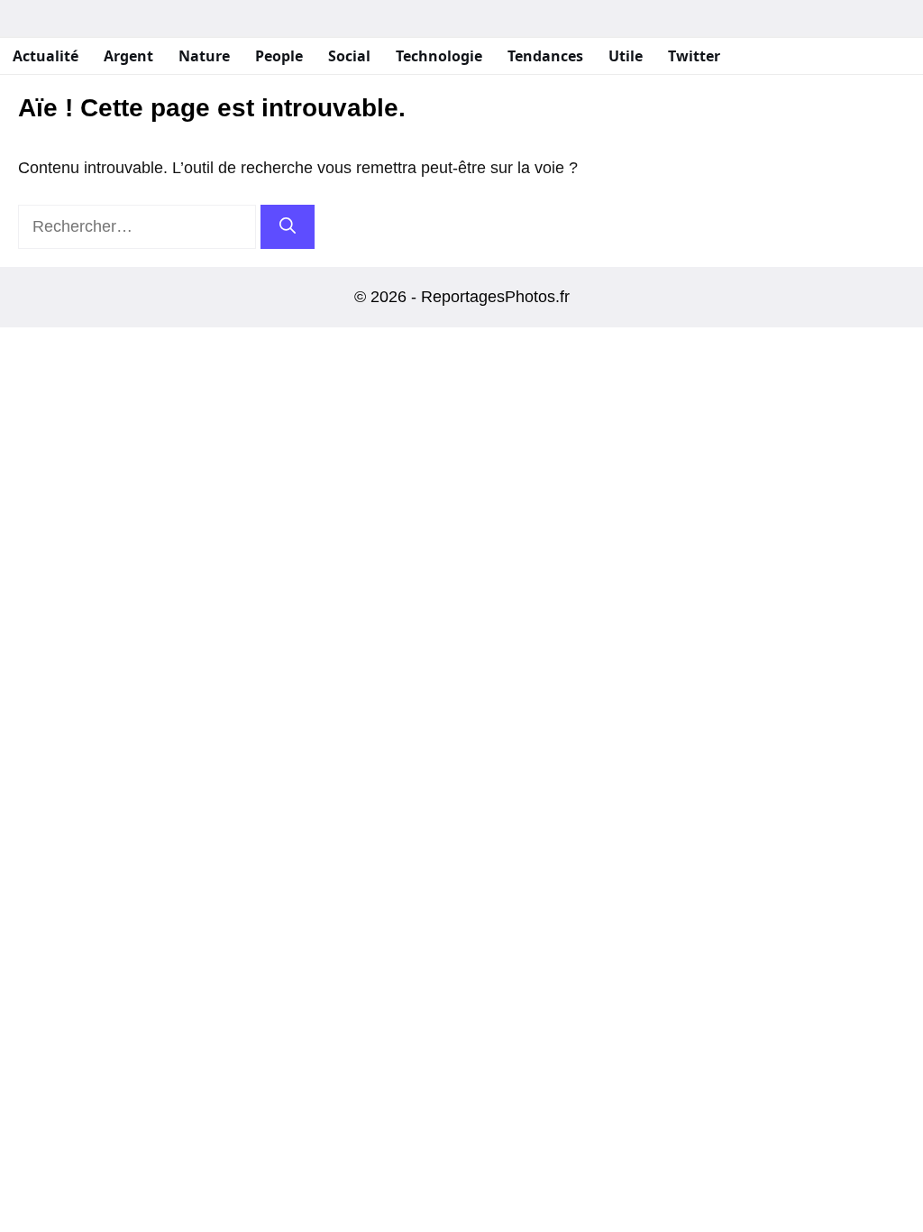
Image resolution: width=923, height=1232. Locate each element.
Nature (204, 56)
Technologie (439, 56)
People (279, 56)
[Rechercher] (287, 227)
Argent (128, 56)
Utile (625, 56)
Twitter (694, 56)
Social (349, 56)
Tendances (545, 56)
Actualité (45, 56)
